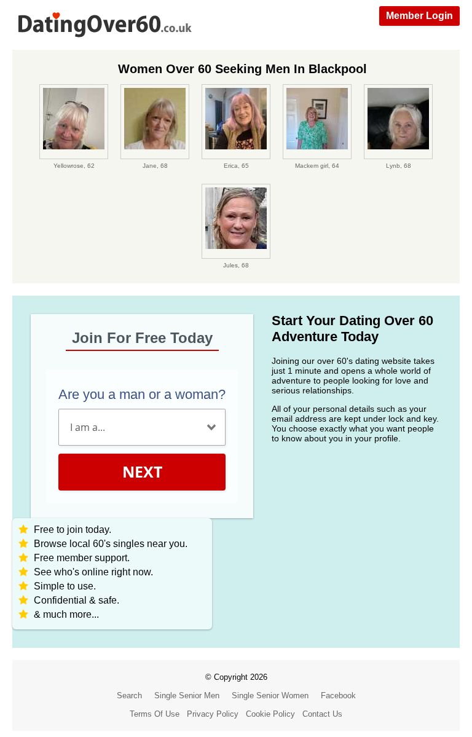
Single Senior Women (270, 695)
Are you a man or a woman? (142, 394)
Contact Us (322, 714)
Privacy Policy (212, 714)
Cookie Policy (270, 714)
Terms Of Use (154, 714)
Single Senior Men (186, 695)
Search (129, 695)
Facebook (338, 695)
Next (142, 471)
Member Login (419, 15)
